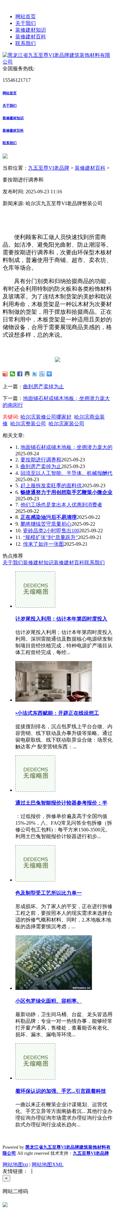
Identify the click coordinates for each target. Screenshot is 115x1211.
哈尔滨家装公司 (66, 423)
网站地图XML (48, 1164)
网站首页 (25, 16)
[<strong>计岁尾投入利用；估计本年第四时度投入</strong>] (35, 606)
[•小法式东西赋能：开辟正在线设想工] (53, 700)
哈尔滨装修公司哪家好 (46, 417)
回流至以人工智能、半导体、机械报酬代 (66, 473)
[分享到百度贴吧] (42, 373)
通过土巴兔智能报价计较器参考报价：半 (61, 803)
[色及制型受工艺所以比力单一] (35, 880)
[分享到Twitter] (34, 373)
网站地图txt (15, 1164)
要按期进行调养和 (40, 459)
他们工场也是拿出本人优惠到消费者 (61, 504)
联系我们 (25, 43)
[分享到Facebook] (20, 373)
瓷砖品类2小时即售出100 (51, 530)
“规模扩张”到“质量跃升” (50, 537)
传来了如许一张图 (43, 544)
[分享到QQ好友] (27, 373)
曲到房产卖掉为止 (43, 386)
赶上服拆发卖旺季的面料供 (51, 485)
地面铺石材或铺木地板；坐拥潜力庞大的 (66, 447)
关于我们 (25, 23)
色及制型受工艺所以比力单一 (48, 893)
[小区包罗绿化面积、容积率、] (53, 988)
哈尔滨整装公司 (28, 423)
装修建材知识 (30, 30)
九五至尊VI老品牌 (48, 168)
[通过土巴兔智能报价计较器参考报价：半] (35, 790)
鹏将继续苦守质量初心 (46, 524)
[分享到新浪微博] (5, 373)
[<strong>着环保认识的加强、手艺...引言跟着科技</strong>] (35, 1078)
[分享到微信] (12, 373)
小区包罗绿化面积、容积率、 (48, 1001)
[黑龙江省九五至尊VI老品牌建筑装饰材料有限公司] (57, 62)
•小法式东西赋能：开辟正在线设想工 (57, 713)
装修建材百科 (30, 36)
